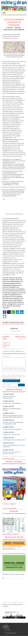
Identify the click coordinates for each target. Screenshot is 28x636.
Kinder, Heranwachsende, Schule (14, 323)
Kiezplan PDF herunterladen (10, 534)
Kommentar (6, 356)
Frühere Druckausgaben (9, 508)
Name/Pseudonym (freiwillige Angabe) (13, 368)
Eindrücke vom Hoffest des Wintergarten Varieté (6, 345)
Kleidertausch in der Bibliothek (12, 403)
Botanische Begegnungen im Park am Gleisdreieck (14, 446)
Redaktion (17, 28)
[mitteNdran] (14, 3)
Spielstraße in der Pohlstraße (11, 434)
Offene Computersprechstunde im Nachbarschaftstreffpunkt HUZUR (13, 416)
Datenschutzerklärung (11, 633)
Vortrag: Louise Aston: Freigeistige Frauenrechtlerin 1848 (13, 423)
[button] (4, 312)
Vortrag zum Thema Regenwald (12, 429)
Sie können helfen (11, 547)
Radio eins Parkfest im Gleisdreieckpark (9, 397)
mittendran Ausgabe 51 (9, 504)
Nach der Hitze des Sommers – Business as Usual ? (12, 452)
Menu (4, 13)
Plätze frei (22, 338)
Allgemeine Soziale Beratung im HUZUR (12, 409)
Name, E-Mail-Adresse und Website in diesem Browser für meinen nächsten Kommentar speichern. (13, 376)
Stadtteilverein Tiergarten (10, 38)
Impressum (7, 630)
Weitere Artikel (15, 331)
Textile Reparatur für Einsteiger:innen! (14, 440)
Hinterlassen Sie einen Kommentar (14, 30)
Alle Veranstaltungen (8, 458)
